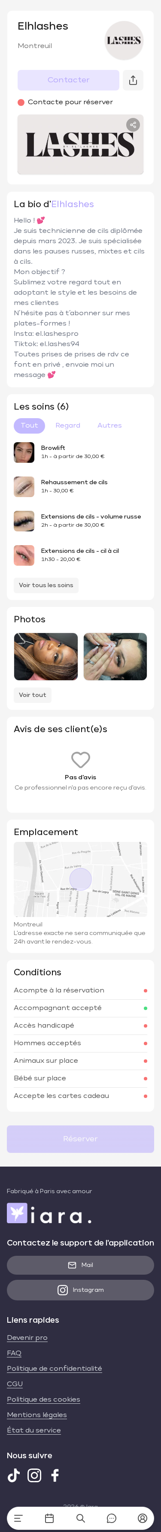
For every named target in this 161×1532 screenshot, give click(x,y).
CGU (15, 1384)
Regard (67, 425)
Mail (87, 1265)
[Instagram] (34, 1475)
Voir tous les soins (46, 585)
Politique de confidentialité (54, 1369)
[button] (142, 1518)
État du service (34, 1430)
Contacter (69, 80)
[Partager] (133, 125)
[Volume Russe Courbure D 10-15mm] (46, 657)
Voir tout (32, 695)
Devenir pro (27, 1338)
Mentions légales (37, 1415)
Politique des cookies (43, 1399)
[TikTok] (14, 1475)
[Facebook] (55, 1475)
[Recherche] (80, 1518)
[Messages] (111, 1518)
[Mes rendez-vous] (49, 1518)
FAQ (14, 1353)
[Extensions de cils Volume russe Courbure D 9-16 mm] (115, 657)
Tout (29, 425)
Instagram (88, 1290)
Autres (109, 425)
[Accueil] (18, 1518)
